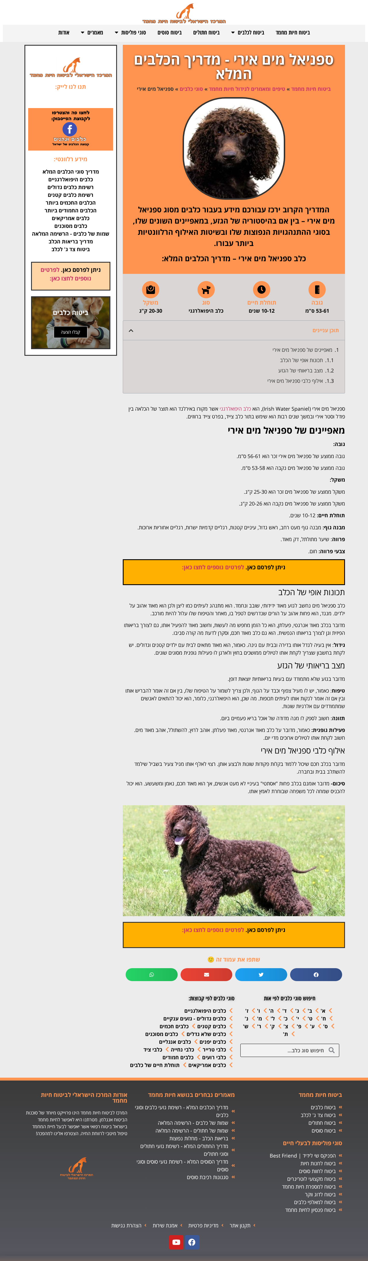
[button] (131, 330)
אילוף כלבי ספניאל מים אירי (295, 380)
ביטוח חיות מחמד (293, 32)
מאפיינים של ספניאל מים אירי (302, 349)
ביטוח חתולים (206, 32)
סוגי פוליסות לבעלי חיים (312, 1143)
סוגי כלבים (191, 88)
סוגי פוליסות (133, 32)
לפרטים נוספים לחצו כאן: (213, 567)
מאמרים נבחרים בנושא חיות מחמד (191, 1095)
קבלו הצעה (70, 332)
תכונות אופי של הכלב (301, 360)
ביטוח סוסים (170, 32)
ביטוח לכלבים (251, 32)
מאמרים (95, 32)
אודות (63, 32)
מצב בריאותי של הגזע (300, 370)
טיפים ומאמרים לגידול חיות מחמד (247, 88)
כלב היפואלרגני (235, 408)
